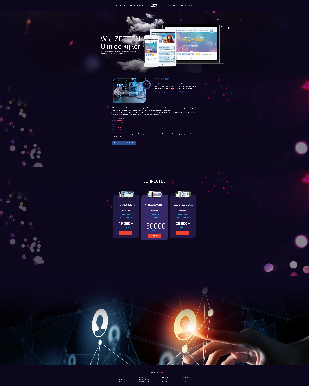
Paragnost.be (119, 129)
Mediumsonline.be (120, 120)
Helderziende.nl (120, 125)
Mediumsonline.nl (120, 118)
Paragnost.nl (119, 127)
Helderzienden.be (120, 122)
